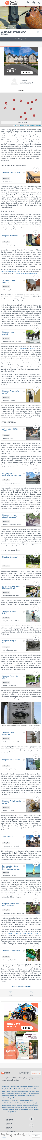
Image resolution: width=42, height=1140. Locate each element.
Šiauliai (17, 1100)
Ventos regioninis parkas (31, 1107)
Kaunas (8, 1100)
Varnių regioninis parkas (18, 1107)
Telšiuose (22, 348)
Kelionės (9, 1124)
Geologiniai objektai (26, 1089)
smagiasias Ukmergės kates (10, 271)
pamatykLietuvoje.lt (26, 83)
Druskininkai (5, 1103)
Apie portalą (10, 1132)
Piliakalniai (17, 1089)
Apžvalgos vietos (16, 1091)
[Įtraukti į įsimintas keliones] (38, 32)
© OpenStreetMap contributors (33, 125)
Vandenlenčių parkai (30, 1095)
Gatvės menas (23, 1086)
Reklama (9, 1128)
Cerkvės (29, 1091)
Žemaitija (17, 1112)
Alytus (30, 1103)
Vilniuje (32, 348)
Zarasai (27, 1100)
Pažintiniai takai (6, 1086)
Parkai (14, 1098)
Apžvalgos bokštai (15, 1086)
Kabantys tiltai (26, 1093)
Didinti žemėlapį (22, 122)
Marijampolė (20, 1103)
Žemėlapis (9, 1120)
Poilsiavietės (21, 1095)
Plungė (34, 1103)
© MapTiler (21, 125)
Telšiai (10, 1103)
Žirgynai (10, 1098)
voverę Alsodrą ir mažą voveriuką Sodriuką (24, 933)
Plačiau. (3, 1138)
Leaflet (15, 125)
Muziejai (4, 1089)
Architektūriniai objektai (12, 1093)
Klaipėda (13, 1100)
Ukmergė (26, 1103)
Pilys (8, 1089)
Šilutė (14, 1103)
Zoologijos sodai (13, 1095)
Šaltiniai (8, 1091)
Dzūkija (12, 1112)
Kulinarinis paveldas (33, 1086)
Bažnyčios (23, 1091)
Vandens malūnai (35, 1093)
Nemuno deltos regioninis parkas (10, 1109)
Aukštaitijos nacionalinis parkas (24, 1105)
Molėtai (22, 1100)
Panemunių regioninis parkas (26, 1109)
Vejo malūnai (5, 1095)
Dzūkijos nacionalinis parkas (9, 1105)
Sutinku (35, 1136)
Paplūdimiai (4, 1098)
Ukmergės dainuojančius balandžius (26, 273)
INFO (10, 44)
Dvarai (11, 1089)
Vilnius (3, 1100)
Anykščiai (32, 1100)
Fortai (20, 1093)
